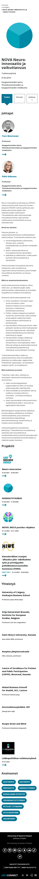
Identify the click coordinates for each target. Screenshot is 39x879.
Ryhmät (6, 7)
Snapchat (24, 850)
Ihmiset (19, 97)
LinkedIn (19, 850)
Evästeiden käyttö (12, 867)
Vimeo (20, 857)
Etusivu (5, 5)
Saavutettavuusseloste (19, 864)
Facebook (5, 850)
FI (27, 875)
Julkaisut (32, 98)
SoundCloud (29, 850)
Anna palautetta (29, 867)
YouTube (14, 850)
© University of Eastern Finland (19, 839)
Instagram (10, 850)
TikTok (34, 850)
